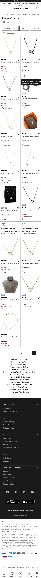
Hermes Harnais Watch (12, 372)
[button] (37, 8)
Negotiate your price (9, 228)
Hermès (11, 14)
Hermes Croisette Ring (19, 389)
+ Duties (9, 69)
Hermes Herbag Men (19, 362)
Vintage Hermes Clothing (19, 367)
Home (4, 14)
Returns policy (8, 428)
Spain (33, 567)
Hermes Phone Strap (19, 387)
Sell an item (7, 444)
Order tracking (8, 422)
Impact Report (8, 478)
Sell (5, 435)
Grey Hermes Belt (19, 369)
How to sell (7, 438)
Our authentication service (13, 425)
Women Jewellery (23, 14)
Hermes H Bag (30, 372)
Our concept (8, 408)
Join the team (8, 481)
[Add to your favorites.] (18, 60)
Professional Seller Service (13, 448)
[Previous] (15, 353)
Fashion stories (9, 484)
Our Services (8, 405)
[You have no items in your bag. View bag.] (37, 8)
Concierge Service (10, 411)
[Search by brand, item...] (4, 8)
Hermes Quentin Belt (19, 359)
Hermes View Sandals (20, 392)
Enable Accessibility (20, 1)
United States (20, 567)
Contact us (7, 461)
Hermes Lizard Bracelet (19, 382)
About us (6, 471)
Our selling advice (10, 441)
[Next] (26, 353)
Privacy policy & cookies (19, 516)
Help (5, 454)
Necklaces (36, 14)
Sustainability (8, 474)
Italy (37, 567)
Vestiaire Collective (12, 468)
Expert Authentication (30, 228)
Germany (28, 567)
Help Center (7, 458)
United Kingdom (12, 567)
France (4, 567)
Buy (4, 418)
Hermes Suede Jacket (19, 364)
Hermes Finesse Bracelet (19, 379)
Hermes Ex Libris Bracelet (19, 377)
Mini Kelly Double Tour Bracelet (19, 384)
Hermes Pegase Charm (19, 374)
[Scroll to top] (34, 353)
